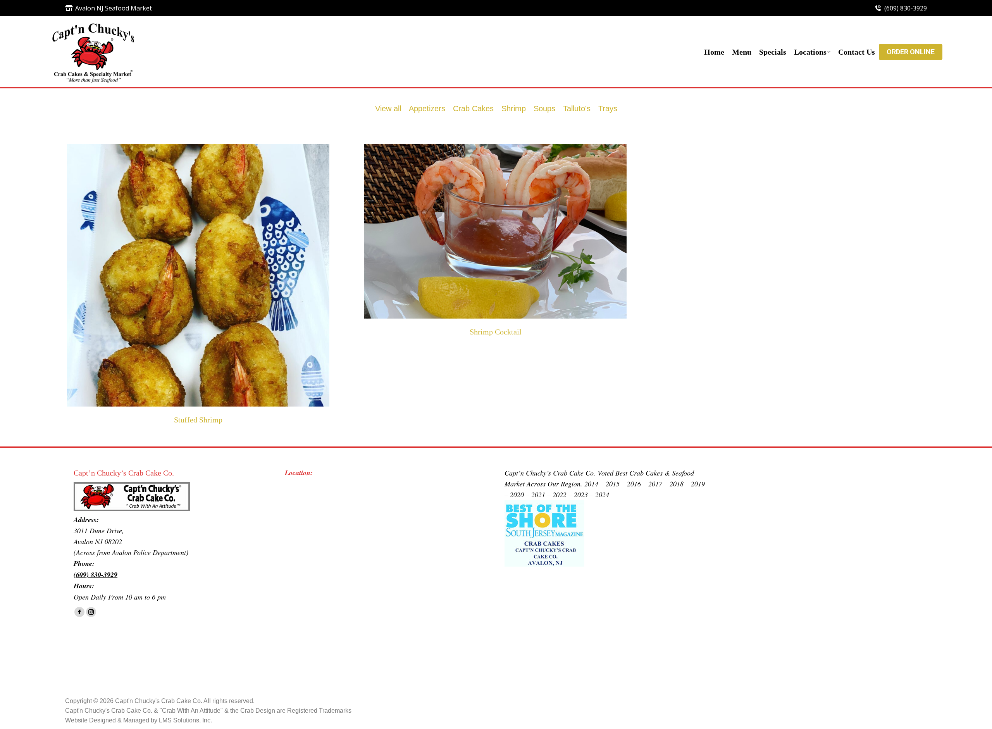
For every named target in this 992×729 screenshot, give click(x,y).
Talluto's (577, 108)
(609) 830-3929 (905, 8)
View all (388, 108)
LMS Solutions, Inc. (185, 720)
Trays (607, 108)
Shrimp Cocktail (496, 331)
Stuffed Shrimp (198, 419)
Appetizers (427, 108)
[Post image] (198, 275)
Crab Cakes (473, 108)
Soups (544, 108)
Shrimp (513, 108)
